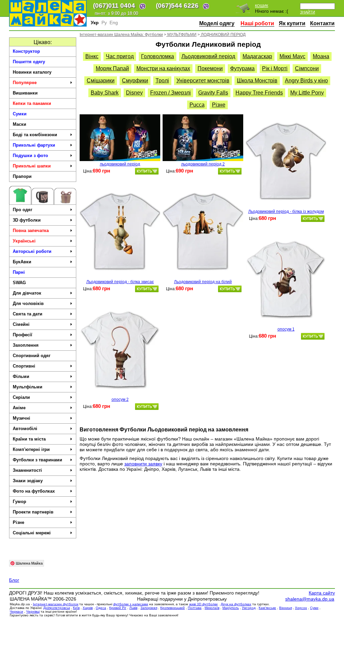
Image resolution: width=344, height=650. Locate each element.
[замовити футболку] (147, 171)
